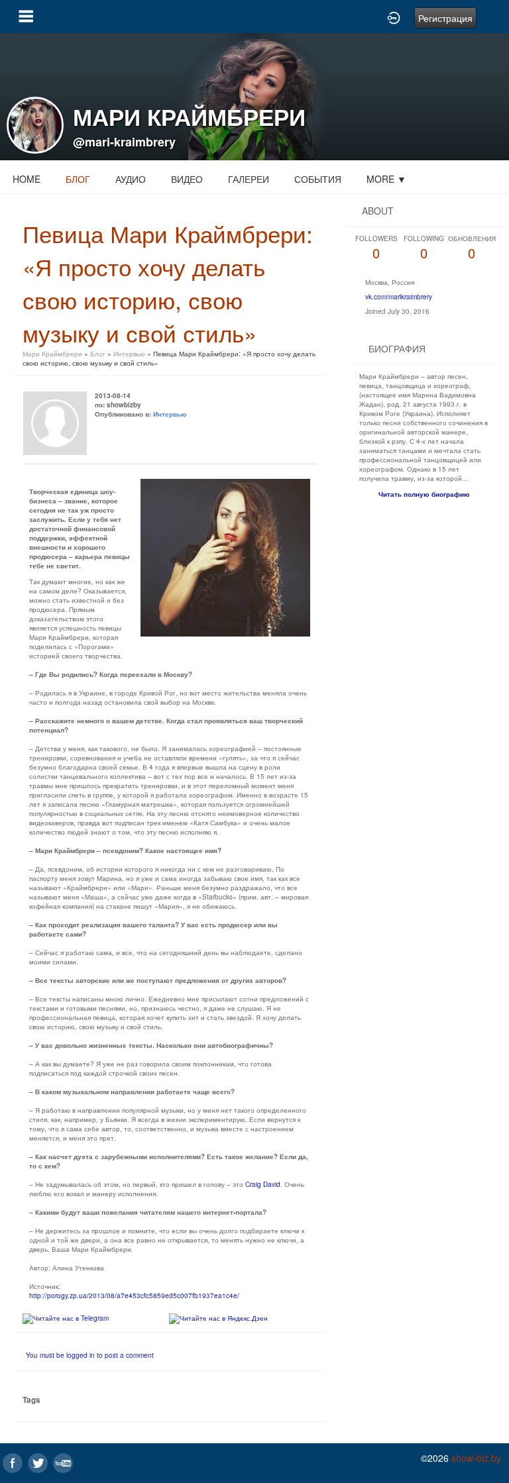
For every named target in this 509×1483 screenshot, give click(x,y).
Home (26, 178)
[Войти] (393, 16)
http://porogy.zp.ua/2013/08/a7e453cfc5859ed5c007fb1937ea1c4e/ (134, 1295)
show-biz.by (476, 1457)
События (317, 178)
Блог (78, 178)
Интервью (129, 353)
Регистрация (445, 18)
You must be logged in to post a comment (90, 1355)
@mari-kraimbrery (124, 141)
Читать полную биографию (424, 494)
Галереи (248, 178)
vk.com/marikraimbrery (398, 296)
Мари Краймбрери (52, 353)
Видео (187, 178)
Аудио (130, 178)
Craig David (262, 1184)
